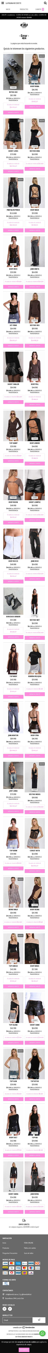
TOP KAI (35, 1137)
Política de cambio (30, 1248)
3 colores (34, 82)
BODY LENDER (35, 443)
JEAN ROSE (35, 561)
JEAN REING (35, 1194)
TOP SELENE (13, 1025)
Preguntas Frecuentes (10, 1253)
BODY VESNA (34, 909)
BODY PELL (35, 384)
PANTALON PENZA (13, 210)
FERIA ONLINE (28, 1243)
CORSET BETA (35, 850)
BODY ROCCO (13, 561)
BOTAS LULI (13, 92)
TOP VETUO (35, 1081)
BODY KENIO (34, 966)
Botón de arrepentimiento (24, 1337)
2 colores (13, 87)
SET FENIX (13, 325)
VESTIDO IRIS (35, 325)
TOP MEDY (13, 676)
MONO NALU (13, 909)
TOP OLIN (13, 1081)
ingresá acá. (37, 1334)
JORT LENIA (13, 791)
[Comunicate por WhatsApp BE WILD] (42, 1333)
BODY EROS (13, 269)
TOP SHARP (13, 443)
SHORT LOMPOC (35, 502)
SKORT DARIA (13, 1194)
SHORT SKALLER (13, 384)
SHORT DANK (34, 1025)
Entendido (24, 1350)
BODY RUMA (34, 86)
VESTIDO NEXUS (34, 794)
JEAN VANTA (34, 269)
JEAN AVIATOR (13, 735)
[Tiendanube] (24, 1328)
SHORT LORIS (13, 151)
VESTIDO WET (35, 620)
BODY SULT (13, 1137)
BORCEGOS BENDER (13, 616)
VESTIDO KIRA (35, 151)
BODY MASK (34, 210)
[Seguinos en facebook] (10, 1309)
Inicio (4, 1243)
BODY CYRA (35, 735)
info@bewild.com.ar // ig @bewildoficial (18, 1294)
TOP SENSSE (13, 966)
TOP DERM (13, 850)
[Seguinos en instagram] (4, 1309)
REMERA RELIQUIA (34, 676)
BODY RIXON (13, 502)
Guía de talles (28, 1253)
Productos (6, 1248)
